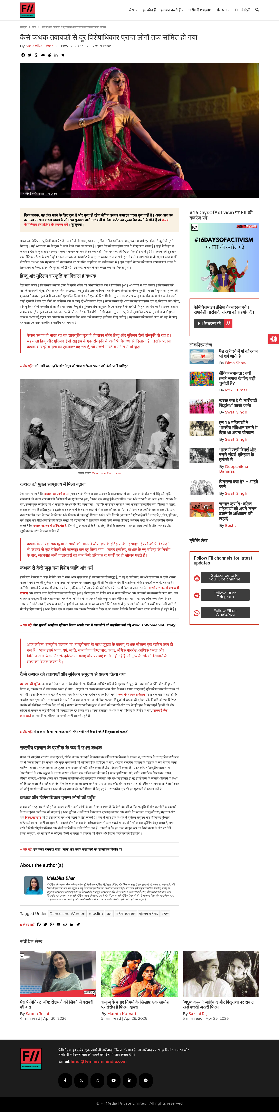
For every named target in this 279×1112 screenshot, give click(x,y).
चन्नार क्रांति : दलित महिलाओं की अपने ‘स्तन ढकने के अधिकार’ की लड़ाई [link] (238, 511)
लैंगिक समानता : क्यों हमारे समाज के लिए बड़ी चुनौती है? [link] (237, 378)
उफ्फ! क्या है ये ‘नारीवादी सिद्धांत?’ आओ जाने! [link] (238, 403)
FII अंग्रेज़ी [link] (242, 10)
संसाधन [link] (222, 10)
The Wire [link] (51, 193)
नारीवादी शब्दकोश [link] (200, 10)
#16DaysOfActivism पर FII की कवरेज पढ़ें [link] (221, 215)
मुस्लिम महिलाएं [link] (148, 913)
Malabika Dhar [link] (39, 46)
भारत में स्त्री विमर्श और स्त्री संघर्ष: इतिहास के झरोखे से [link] (237, 454)
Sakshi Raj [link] (198, 1014)
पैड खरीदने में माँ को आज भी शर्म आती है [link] (238, 354)
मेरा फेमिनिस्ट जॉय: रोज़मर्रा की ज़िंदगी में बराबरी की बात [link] (56, 1004)
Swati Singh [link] (236, 412)
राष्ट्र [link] (165, 913)
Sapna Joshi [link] (37, 1014)
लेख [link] (132, 10)
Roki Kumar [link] (236, 390)
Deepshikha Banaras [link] (233, 469)
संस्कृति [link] (23, 27)
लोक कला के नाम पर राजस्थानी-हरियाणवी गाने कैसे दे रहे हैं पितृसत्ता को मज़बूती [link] (80, 732)
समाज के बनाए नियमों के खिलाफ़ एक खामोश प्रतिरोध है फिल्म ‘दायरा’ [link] (135, 1004)
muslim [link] (96, 913)
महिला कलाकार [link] (126, 913)
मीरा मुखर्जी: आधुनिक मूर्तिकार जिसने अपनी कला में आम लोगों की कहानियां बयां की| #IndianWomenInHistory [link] (104, 625)
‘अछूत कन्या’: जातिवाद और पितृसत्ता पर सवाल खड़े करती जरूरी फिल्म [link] (218, 1004)
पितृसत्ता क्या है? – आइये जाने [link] (238, 484)
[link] (273, 339)
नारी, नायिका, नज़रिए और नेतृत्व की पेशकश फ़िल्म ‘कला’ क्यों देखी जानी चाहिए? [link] (80, 366)
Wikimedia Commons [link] (106, 473)
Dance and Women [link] (67, 913)
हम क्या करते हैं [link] (171, 10)
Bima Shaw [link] (235, 363)
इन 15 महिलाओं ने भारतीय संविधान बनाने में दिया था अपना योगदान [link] (238, 427)
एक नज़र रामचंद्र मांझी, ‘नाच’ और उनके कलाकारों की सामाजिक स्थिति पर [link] (77, 849)
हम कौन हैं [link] (149, 10)
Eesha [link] (231, 525)
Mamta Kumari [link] (121, 1014)
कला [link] (34, 27)
